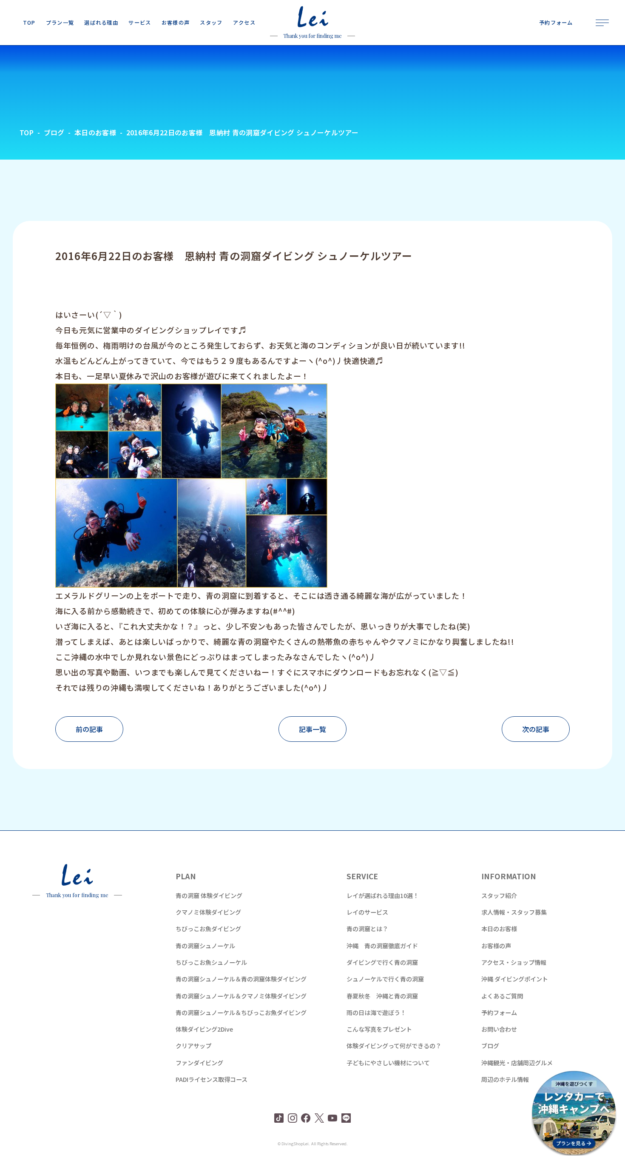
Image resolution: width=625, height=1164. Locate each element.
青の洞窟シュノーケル (205, 945)
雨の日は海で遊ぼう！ (376, 1012)
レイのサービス (367, 912)
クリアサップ (193, 1045)
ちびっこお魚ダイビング (208, 928)
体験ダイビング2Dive (204, 1029)
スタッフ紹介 (499, 895)
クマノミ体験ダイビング (208, 912)
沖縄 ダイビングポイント (514, 979)
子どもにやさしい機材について (388, 1062)
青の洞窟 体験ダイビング (209, 895)
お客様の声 (496, 945)
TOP (27, 132)
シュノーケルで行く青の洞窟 (385, 979)
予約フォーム (499, 1012)
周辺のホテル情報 (505, 1079)
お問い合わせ (499, 1029)
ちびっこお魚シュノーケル (211, 962)
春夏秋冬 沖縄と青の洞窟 (382, 996)
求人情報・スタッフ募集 (514, 912)
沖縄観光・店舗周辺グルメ (517, 1062)
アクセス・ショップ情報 (513, 962)
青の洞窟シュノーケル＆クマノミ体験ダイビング (241, 996)
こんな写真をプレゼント (379, 1029)
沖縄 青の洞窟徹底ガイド (382, 945)
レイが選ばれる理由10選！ (383, 895)
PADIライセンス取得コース (211, 1079)
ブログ (490, 1045)
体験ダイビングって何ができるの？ (394, 1045)
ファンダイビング (199, 1062)
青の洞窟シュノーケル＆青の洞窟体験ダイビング (241, 979)
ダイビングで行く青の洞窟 (382, 962)
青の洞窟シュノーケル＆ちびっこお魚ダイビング (241, 1012)
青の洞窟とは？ (367, 928)
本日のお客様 (499, 928)
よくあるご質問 (502, 996)
